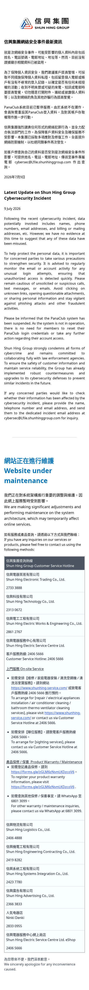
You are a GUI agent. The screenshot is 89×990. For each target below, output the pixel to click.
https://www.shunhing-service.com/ (39, 688)
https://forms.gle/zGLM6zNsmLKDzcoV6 (42, 772)
